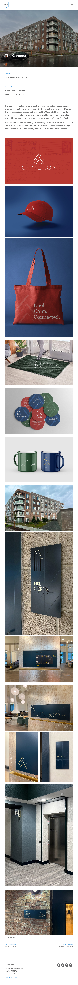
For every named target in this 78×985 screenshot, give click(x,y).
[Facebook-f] (62, 965)
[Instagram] (58, 965)
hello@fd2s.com (11, 977)
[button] (72, 5)
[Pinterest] (66, 965)
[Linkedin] (70, 965)
